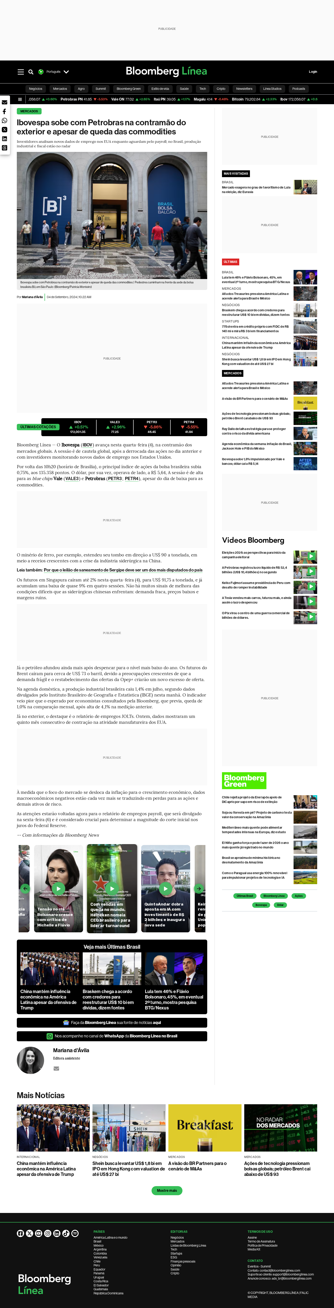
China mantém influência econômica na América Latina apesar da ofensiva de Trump (48, 1000)
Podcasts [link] (298, 89)
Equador (99, 1269)
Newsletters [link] (244, 89)
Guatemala (101, 1289)
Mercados (29, 111)
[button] (4, 102)
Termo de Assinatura (261, 1241)
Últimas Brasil (245, 896)
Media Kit (254, 1249)
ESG (174, 1257)
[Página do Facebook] (20, 1233)
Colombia (100, 1253)
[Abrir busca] (31, 72)
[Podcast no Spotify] (75, 1233)
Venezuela (100, 1257)
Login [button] (313, 72)
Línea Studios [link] (272, 89)
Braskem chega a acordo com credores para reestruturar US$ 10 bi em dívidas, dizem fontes (108, 1000)
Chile (97, 1261)
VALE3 (72, 478)
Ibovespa (261, 905)
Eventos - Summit (259, 1266)
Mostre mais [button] (167, 1190)
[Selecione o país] (66, 72)
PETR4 (132, 478)
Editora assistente (66, 1058)
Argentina (100, 1249)
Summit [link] (101, 89)
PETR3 (115, 478)
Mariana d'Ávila (32, 297)
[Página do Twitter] (29, 1233)
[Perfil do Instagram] (47, 1233)
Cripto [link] (221, 89)
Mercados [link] (60, 89)
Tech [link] (202, 89)
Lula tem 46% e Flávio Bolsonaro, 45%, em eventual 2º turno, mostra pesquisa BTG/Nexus (174, 1000)
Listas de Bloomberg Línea (188, 1245)
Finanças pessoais (183, 1261)
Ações (299, 896)
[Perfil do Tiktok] (66, 1233)
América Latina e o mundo (110, 1237)
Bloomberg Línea (274, 896)
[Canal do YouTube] (38, 1233)
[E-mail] (56, 1068)
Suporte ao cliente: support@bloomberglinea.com (281, 1274)
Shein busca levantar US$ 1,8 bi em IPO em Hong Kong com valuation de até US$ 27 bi (128, 1169)
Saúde (175, 1269)
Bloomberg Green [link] (129, 89)
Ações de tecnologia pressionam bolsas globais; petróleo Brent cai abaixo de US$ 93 (277, 1169)
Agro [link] (81, 89)
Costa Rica (101, 1281)
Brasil (97, 1241)
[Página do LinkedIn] (56, 1233)
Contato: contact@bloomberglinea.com (274, 1270)
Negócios (177, 1237)
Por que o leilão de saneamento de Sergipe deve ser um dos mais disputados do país (123, 570)
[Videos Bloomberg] (269, 540)
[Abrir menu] (21, 72)
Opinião (176, 1265)
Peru (97, 1265)
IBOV (87, 445)
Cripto (175, 1273)
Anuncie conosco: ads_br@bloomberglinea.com (280, 1278)
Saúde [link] (184, 89)
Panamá (99, 1273)
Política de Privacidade (262, 1245)
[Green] (269, 781)
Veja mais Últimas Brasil (112, 947)
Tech (174, 1249)
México (99, 1245)
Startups (176, 1253)
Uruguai (99, 1277)
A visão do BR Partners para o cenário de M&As (255, 399)
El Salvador (101, 1285)
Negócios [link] (35, 89)
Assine (252, 1237)
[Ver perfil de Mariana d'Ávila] (35, 1060)
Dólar (280, 905)
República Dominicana (108, 1293)
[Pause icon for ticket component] (20, 99)
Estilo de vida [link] (160, 89)
